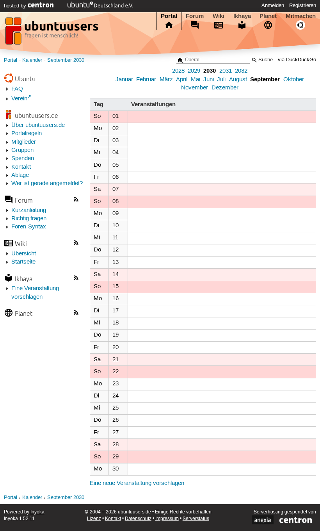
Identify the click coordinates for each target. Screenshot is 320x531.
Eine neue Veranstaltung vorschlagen (137, 483)
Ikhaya (242, 16)
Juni (208, 79)
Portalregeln (26, 133)
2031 (225, 71)
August (238, 79)
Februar (146, 79)
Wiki (218, 16)
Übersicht (23, 253)
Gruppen (22, 150)
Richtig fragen (28, 218)
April (181, 79)
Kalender (32, 60)
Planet (268, 16)
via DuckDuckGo (297, 60)
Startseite (23, 262)
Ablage (20, 175)
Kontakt (21, 167)
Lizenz (94, 519)
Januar (124, 79)
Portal (169, 16)
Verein (19, 98)
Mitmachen (301, 16)
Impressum (167, 519)
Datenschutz (138, 519)
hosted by (16, 6)
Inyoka (37, 512)
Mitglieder (23, 142)
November (194, 87)
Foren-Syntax (28, 226)
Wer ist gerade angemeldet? (47, 183)
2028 (178, 71)
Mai (195, 79)
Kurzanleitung (28, 210)
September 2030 (65, 60)
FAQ (17, 89)
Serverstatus (196, 519)
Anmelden (272, 5)
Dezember (225, 87)
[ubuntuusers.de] (52, 33)
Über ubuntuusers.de (38, 125)
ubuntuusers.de (36, 115)
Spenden (22, 158)
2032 (241, 71)
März (166, 79)
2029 (194, 71)
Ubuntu (25, 78)
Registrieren (302, 5)
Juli (221, 79)
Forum (195, 16)
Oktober (293, 79)
